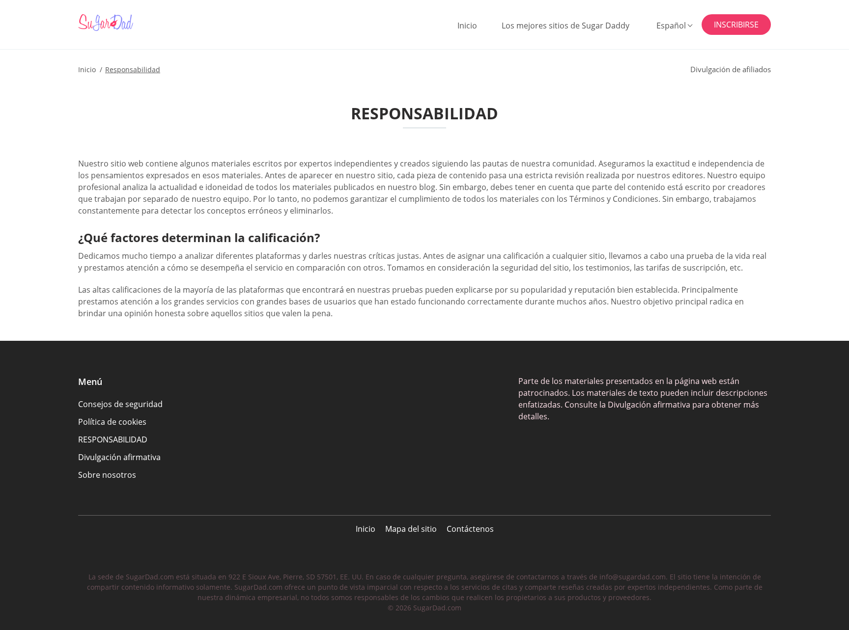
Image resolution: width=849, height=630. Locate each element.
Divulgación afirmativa (119, 457)
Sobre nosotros (107, 474)
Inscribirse (736, 24)
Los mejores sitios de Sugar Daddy (565, 25)
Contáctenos (470, 528)
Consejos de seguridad (120, 404)
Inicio (467, 25)
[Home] (126, 22)
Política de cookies (112, 421)
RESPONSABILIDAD (112, 439)
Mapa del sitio (411, 528)
